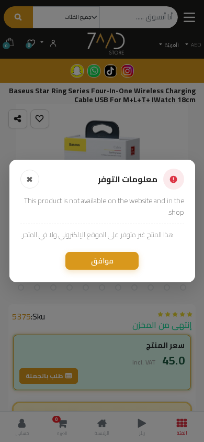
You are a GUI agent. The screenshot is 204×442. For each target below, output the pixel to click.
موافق (102, 261)
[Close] (29, 179)
